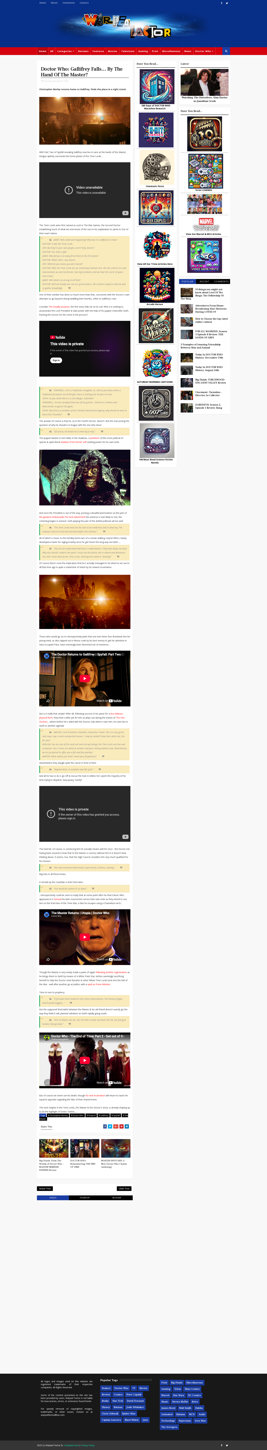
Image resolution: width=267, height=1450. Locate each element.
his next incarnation (95, 1095)
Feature (106, 1388)
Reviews (83, 51)
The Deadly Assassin (59, 306)
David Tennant (135, 1400)
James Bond (168, 1408)
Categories (64, 51)
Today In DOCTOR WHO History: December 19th (209, 356)
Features (98, 51)
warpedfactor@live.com (52, 1414)
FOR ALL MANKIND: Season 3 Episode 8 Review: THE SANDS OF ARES (211, 334)
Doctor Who (203, 51)
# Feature (91, 1115)
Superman (185, 1420)
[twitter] (227, 3)
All (51, 51)
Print (155, 51)
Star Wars (178, 1395)
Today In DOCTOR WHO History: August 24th (209, 369)
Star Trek (117, 1400)
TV (134, 1388)
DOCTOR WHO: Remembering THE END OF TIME (82, 1163)
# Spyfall (116, 1115)
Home (42, 2)
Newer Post (45, 1188)
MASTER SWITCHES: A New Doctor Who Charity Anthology (114, 1163)
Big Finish (176, 1382)
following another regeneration (111, 972)
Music (164, 1401)
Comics (118, 1394)
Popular (187, 281)
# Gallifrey (103, 1115)
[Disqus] (85, 1242)
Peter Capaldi (133, 1394)
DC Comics (194, 1395)
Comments (69, 2)
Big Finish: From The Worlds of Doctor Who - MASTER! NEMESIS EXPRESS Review (51, 1165)
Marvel (165, 1395)
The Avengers (169, 1427)
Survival (57, 899)
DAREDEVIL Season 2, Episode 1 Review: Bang (208, 406)
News (187, 51)
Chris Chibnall (110, 1413)
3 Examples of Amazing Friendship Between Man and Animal (201, 346)
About (54, 2)
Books (105, 1400)
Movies (112, 51)
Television (127, 51)
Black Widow (132, 1420)
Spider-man (129, 1413)
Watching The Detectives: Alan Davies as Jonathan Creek (204, 99)
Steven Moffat (180, 1401)
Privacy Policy (88, 1445)
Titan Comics (192, 1389)
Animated (166, 1414)
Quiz (145, 1420)
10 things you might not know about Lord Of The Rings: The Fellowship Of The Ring (202, 294)
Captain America (111, 1420)
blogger (116, 1197)
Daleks (199, 1408)
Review (106, 1394)
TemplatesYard (70, 1445)
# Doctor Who (77, 1115)
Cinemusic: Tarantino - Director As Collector (208, 394)
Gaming (143, 51)
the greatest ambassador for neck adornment (62, 516)
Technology (168, 1420)
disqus (53, 1197)
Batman (118, 1407)
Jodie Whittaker (135, 1407)
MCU (192, 1414)
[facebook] (221, 3)
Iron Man (200, 1420)
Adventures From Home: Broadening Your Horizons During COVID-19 (211, 308)
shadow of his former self (74, 442)
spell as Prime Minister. (99, 984)
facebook (85, 1197)
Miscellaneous (171, 51)
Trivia (177, 1389)
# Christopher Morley (58, 1115)
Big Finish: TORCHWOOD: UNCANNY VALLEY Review (210, 381)
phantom (94, 438)
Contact (84, 2)
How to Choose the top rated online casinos (211, 320)
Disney (106, 1407)
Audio (202, 1414)
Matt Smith (185, 1408)
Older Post (124, 1188)
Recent (204, 281)
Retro (195, 1401)
